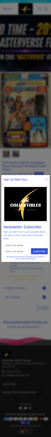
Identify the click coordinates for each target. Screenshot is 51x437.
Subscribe (39, 251)
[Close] (46, 179)
